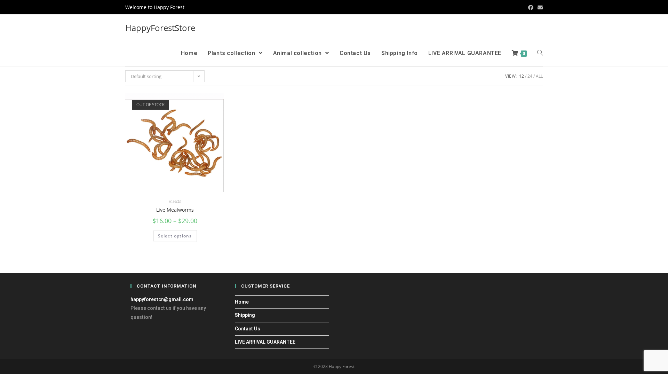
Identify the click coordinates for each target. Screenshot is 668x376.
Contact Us (247, 328)
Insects (175, 201)
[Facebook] (530, 7)
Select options (175, 236)
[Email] (539, 7)
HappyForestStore (160, 27)
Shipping (245, 315)
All (539, 76)
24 (529, 76)
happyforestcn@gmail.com (161, 299)
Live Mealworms (175, 209)
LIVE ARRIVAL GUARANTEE (265, 342)
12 (521, 76)
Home (242, 302)
